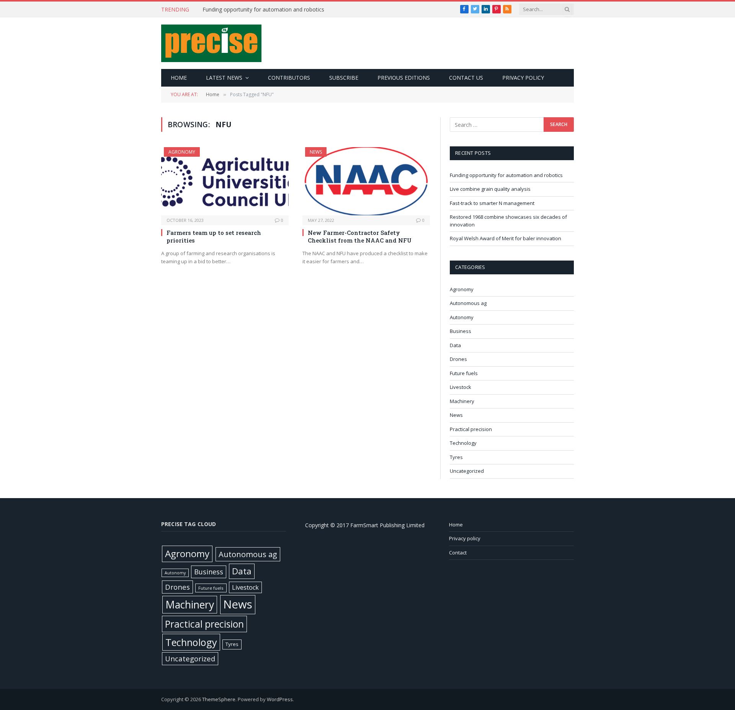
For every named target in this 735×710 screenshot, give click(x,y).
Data (455, 345)
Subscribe (343, 77)
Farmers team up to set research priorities (214, 236)
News (316, 152)
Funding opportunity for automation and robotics (263, 9)
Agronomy (181, 152)
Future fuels (464, 373)
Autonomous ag (468, 303)
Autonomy (462, 317)
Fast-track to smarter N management (492, 203)
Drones (458, 359)
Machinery (462, 401)
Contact (458, 552)
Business (460, 331)
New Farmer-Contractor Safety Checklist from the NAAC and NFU (360, 236)
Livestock (460, 387)
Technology (463, 442)
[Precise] (211, 43)
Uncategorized (467, 470)
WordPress (280, 699)
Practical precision (471, 429)
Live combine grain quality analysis (490, 188)
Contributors (289, 77)
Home (179, 77)
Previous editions (403, 77)
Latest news (224, 77)
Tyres (456, 457)
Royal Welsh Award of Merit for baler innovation (505, 238)
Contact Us (466, 77)
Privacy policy (523, 77)
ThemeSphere (218, 699)
